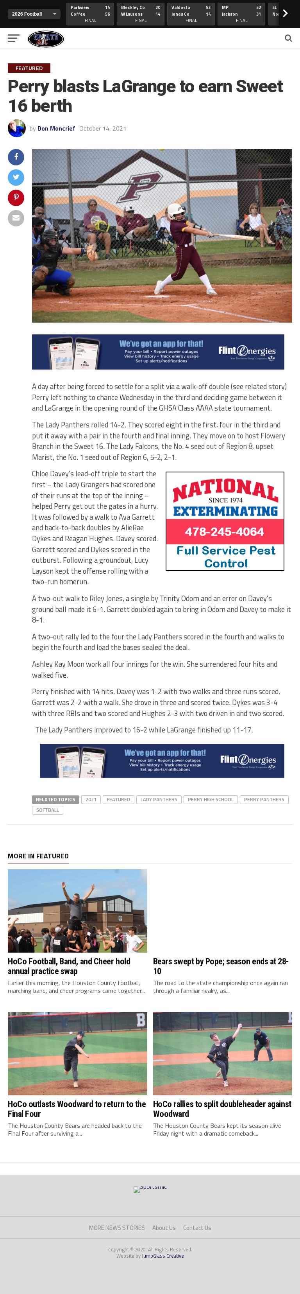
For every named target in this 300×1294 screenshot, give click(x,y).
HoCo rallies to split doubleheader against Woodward (222, 1109)
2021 (91, 799)
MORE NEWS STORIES (117, 1227)
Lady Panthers (159, 799)
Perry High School (211, 799)
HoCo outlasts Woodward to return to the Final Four (77, 1109)
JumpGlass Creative (163, 1256)
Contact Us (197, 1227)
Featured (118, 799)
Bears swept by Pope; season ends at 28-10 (221, 966)
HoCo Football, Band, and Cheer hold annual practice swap (69, 966)
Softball (47, 810)
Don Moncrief (56, 128)
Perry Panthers (264, 799)
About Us (164, 1227)
